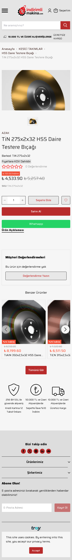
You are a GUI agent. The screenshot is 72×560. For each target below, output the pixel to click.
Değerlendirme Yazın (36, 276)
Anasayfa (8, 49)
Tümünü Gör (36, 370)
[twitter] (29, 451)
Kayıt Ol (62, 507)
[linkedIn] (42, 451)
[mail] (48, 451)
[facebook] (23, 451)
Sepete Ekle (43, 200)
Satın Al (36, 211)
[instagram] (36, 451)
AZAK (5, 133)
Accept (36, 550)
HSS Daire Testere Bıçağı (18, 53)
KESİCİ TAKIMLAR (30, 49)
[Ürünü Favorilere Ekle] (66, 200)
